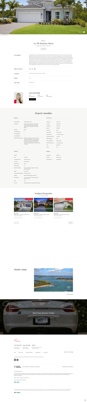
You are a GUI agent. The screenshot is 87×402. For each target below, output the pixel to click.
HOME (15, 352)
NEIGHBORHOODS (38, 352)
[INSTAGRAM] (67, 352)
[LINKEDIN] (70, 352)
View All (70, 222)
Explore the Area (70, 294)
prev (3, 32)
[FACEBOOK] (65, 352)
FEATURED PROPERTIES (29, 352)
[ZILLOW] (72, 352)
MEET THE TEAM (21, 352)
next (6, 32)
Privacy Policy (71, 366)
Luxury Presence (37, 366)
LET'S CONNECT (45, 352)
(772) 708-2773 (40, 96)
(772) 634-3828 (25, 347)
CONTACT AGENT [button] (32, 99)
